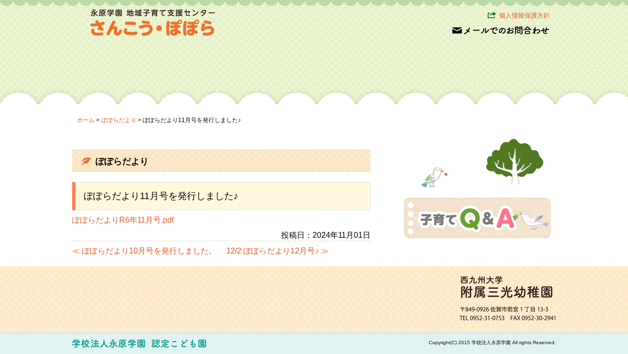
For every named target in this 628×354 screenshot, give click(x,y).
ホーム (86, 120)
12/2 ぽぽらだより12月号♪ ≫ (277, 251)
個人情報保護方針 (524, 15)
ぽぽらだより (118, 120)
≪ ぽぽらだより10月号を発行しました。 (144, 251)
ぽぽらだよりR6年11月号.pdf (123, 220)
